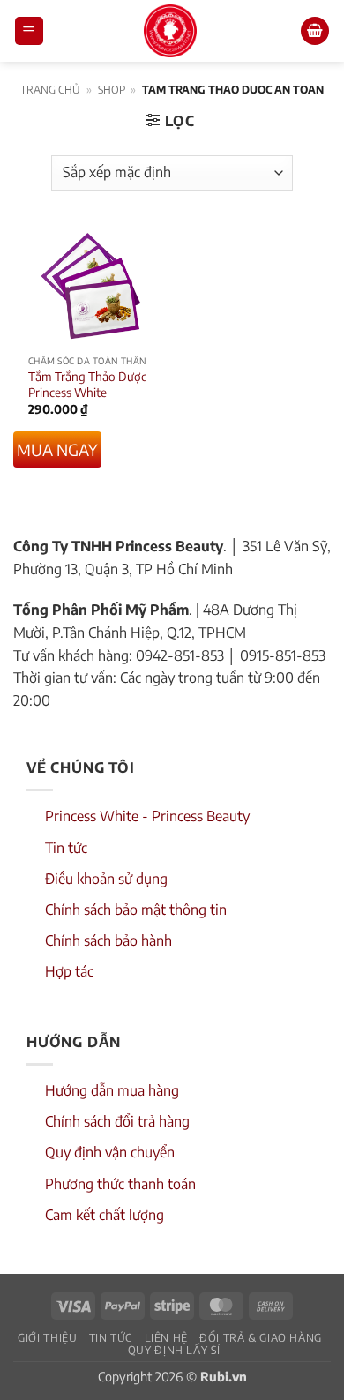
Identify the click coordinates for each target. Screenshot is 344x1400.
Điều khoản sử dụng (106, 878)
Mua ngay (57, 449)
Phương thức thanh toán (120, 1184)
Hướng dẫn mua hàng (112, 1090)
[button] (29, 31)
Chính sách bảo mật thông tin (136, 909)
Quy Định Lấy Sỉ (174, 1350)
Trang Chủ (50, 89)
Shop (111, 89)
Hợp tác (69, 971)
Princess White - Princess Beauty (147, 816)
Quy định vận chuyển (110, 1152)
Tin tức (66, 848)
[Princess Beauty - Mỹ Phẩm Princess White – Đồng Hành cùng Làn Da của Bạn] (170, 30)
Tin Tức (110, 1337)
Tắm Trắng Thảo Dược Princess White (87, 384)
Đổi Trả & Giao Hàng (260, 1337)
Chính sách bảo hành (108, 940)
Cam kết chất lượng (104, 1215)
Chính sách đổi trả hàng (117, 1121)
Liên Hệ (166, 1337)
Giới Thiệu (47, 1337)
